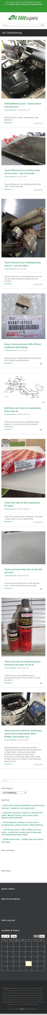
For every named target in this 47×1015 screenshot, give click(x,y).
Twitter (22, 8)
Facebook (18, 9)
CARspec (22, 1009)
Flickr (27, 9)
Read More (7, 122)
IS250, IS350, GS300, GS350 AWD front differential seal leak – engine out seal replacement (22, 806)
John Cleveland (11, 110)
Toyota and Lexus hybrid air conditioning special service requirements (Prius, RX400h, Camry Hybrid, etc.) (23, 733)
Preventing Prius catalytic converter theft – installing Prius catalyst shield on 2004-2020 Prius (22, 823)
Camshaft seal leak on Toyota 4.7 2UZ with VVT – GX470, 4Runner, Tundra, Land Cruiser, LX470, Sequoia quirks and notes (22, 815)
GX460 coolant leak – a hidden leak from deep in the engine (22, 840)
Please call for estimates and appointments (25, 4)
